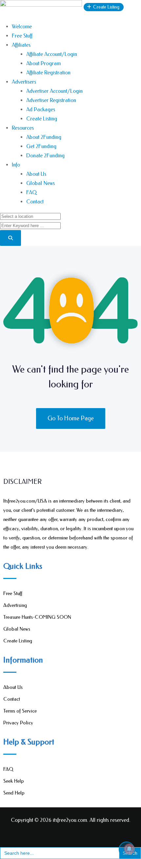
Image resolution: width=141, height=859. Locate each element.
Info (16, 165)
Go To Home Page (71, 418)
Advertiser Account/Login (54, 91)
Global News (40, 183)
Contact (35, 201)
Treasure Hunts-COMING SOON (37, 617)
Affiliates (21, 45)
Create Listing (41, 119)
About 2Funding (43, 137)
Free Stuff (22, 36)
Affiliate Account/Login (51, 54)
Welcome (22, 26)
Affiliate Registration (48, 72)
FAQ (31, 192)
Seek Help (13, 781)
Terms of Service (20, 711)
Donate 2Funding (45, 155)
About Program (43, 63)
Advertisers (24, 82)
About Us (36, 174)
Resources (23, 128)
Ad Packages (40, 109)
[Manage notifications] (129, 849)
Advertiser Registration (51, 100)
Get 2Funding (41, 146)
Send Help (14, 793)
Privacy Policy (18, 723)
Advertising (15, 605)
